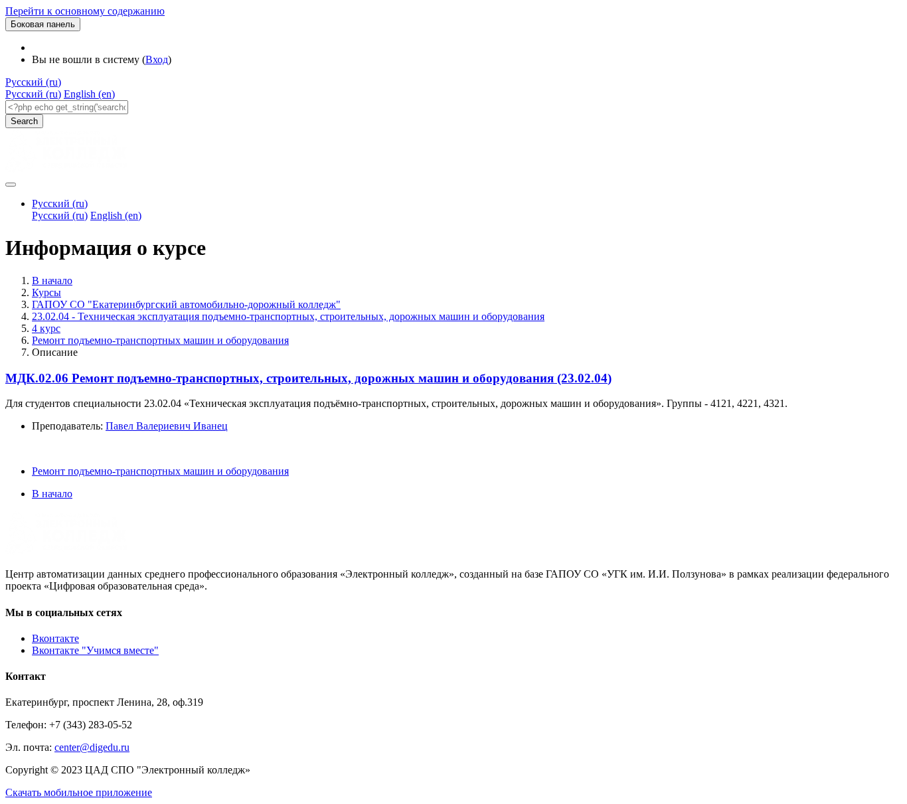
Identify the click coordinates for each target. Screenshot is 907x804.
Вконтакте (55, 638)
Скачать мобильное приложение (78, 792)
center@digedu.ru (91, 747)
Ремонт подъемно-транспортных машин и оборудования (160, 340)
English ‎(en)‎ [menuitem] (89, 94)
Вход (156, 59)
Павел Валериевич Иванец (167, 426)
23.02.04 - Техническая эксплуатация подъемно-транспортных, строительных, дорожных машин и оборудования (288, 316)
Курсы (46, 292)
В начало (52, 280)
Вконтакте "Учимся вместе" (95, 650)
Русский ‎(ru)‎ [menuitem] (33, 94)
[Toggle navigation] (10, 185)
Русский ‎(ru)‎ (33, 82)
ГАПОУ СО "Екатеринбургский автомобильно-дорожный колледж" (186, 304)
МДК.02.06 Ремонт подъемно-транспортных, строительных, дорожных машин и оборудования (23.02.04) (308, 378)
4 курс (46, 328)
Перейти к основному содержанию (85, 11)
